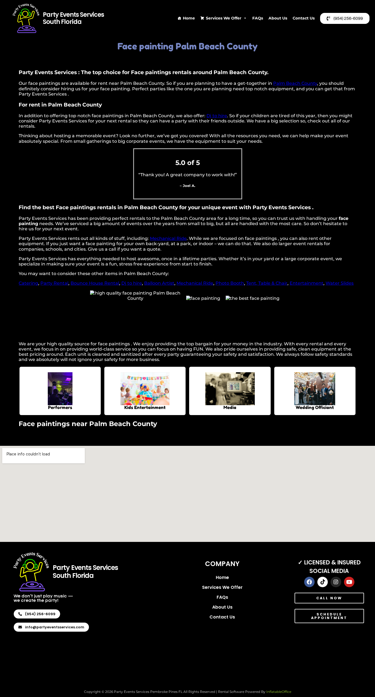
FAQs (257, 18)
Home (189, 18)
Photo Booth (230, 283)
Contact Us (304, 18)
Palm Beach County (295, 83)
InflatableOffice (278, 692)
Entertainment (306, 283)
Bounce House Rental (95, 283)
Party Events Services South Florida (73, 18)
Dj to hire (216, 115)
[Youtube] (349, 582)
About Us (277, 18)
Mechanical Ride (168, 238)
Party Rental (54, 283)
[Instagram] (336, 582)
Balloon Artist (159, 283)
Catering (28, 283)
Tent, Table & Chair (266, 283)
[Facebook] (309, 582)
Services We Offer (223, 18)
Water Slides (340, 283)
